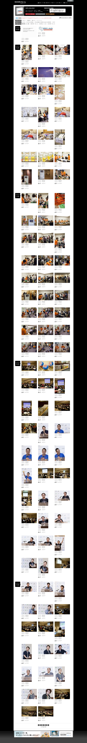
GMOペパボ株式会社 (71, 3)
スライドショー (39, 20)
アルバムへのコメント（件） (65, 18)
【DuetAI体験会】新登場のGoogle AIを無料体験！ (43, 22)
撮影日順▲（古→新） (26, 23)
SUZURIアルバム (20, 2)
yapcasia (23, 22)
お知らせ (66, 2)
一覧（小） (24, 20)
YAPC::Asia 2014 (29, 8)
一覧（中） (29, 20)
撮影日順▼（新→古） (34, 23)
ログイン (61, 2)
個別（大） (34, 20)
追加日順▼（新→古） (51, 23)
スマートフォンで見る (49, 8)
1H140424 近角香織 (29, 22)
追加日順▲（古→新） (43, 23)
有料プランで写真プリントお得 (52, 2)
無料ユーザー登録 (42, 2)
